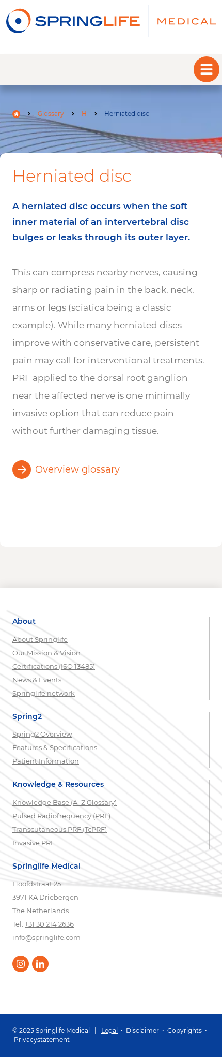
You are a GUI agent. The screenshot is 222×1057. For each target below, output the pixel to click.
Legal (109, 1030)
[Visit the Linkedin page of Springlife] (40, 964)
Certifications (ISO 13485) (53, 666)
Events (50, 680)
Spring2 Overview (42, 734)
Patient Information (45, 761)
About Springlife (40, 639)
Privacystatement (42, 1040)
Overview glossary (77, 469)
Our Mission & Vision (46, 653)
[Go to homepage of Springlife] (111, 20)
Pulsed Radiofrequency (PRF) (61, 816)
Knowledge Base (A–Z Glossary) (64, 802)
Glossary (51, 114)
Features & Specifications (54, 747)
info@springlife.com (46, 937)
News (21, 680)
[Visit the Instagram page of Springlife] (20, 964)
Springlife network (43, 693)
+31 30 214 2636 (49, 924)
